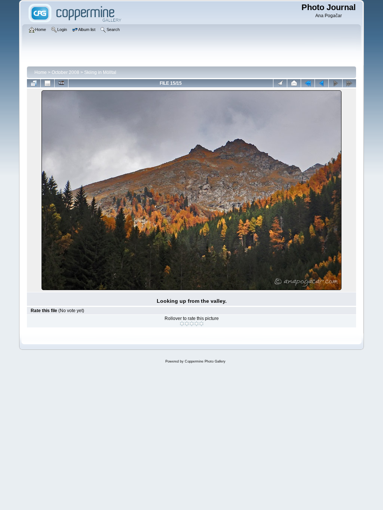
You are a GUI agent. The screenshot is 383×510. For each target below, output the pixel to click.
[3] (191, 323)
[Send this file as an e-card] (294, 83)
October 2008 (65, 72)
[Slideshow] (61, 83)
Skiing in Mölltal (100, 72)
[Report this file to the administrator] (280, 83)
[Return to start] (308, 83)
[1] (182, 323)
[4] (196, 323)
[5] (201, 323)
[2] (186, 323)
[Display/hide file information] (47, 83)
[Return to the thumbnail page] (33, 83)
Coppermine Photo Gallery (205, 361)
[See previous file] (321, 83)
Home (40, 72)
